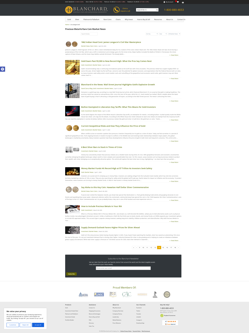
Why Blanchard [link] (117, 308)
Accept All (38, 325)
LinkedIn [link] (138, 317)
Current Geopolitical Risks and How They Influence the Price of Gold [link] (113, 126)
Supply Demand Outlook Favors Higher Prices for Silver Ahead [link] (110, 227)
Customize (12, 325)
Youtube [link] (138, 314)
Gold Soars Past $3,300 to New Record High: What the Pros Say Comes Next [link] (116, 61)
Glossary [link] (91, 323)
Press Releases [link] (117, 323)
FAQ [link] (90, 320)
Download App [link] (140, 323)
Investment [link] (88, 65)
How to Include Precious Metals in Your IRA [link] (101, 206)
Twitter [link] (138, 311)
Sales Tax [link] (91, 326)
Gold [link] (69, 19)
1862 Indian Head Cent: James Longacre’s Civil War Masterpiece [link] (111, 42)
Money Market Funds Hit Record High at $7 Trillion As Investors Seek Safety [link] (116, 168)
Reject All (25, 325)
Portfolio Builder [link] (69, 320)
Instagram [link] (139, 320)
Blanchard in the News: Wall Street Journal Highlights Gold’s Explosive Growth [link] (118, 84)
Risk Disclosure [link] (146, 331)
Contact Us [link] (181, 19)
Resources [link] (158, 19)
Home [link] (67, 24)
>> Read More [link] (175, 55)
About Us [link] (169, 19)
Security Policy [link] (137, 331)
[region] (25, 318)
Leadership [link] (116, 317)
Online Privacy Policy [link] (126, 331)
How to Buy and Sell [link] (94, 317)
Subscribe (71, 274)
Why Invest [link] (129, 19)
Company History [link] (117, 314)
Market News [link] (85, 46)
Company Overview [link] (118, 311)
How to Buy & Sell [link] (143, 19)
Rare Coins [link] (107, 19)
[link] (2, 69)
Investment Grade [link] (70, 317)
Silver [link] (77, 19)
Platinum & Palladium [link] (91, 19)
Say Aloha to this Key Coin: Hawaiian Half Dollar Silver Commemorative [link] (115, 187)
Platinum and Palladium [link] (71, 314)
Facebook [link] (139, 308)
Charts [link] (118, 19)
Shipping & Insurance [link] (94, 311)
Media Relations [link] (117, 320)
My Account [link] (169, 2)
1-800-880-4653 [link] (174, 10)
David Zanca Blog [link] (86, 88)
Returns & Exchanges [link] (94, 314)
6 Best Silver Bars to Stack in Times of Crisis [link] (101, 147)
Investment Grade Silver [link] (71, 311)
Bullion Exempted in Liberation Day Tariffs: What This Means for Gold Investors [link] (118, 107)
